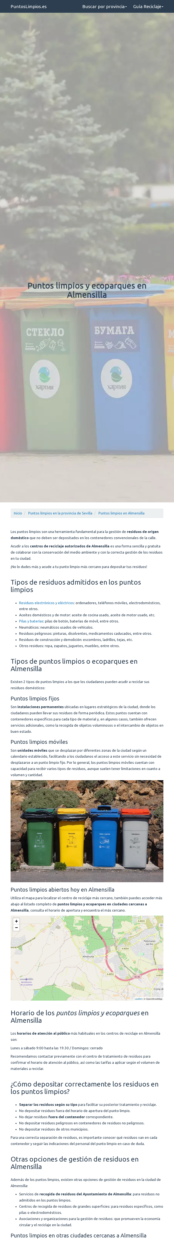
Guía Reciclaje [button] (147, 6)
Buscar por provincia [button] (103, 6)
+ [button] (16, 921)
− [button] (16, 927)
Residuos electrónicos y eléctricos (46, 603)
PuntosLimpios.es (29, 6)
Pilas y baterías (31, 621)
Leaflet (138, 998)
